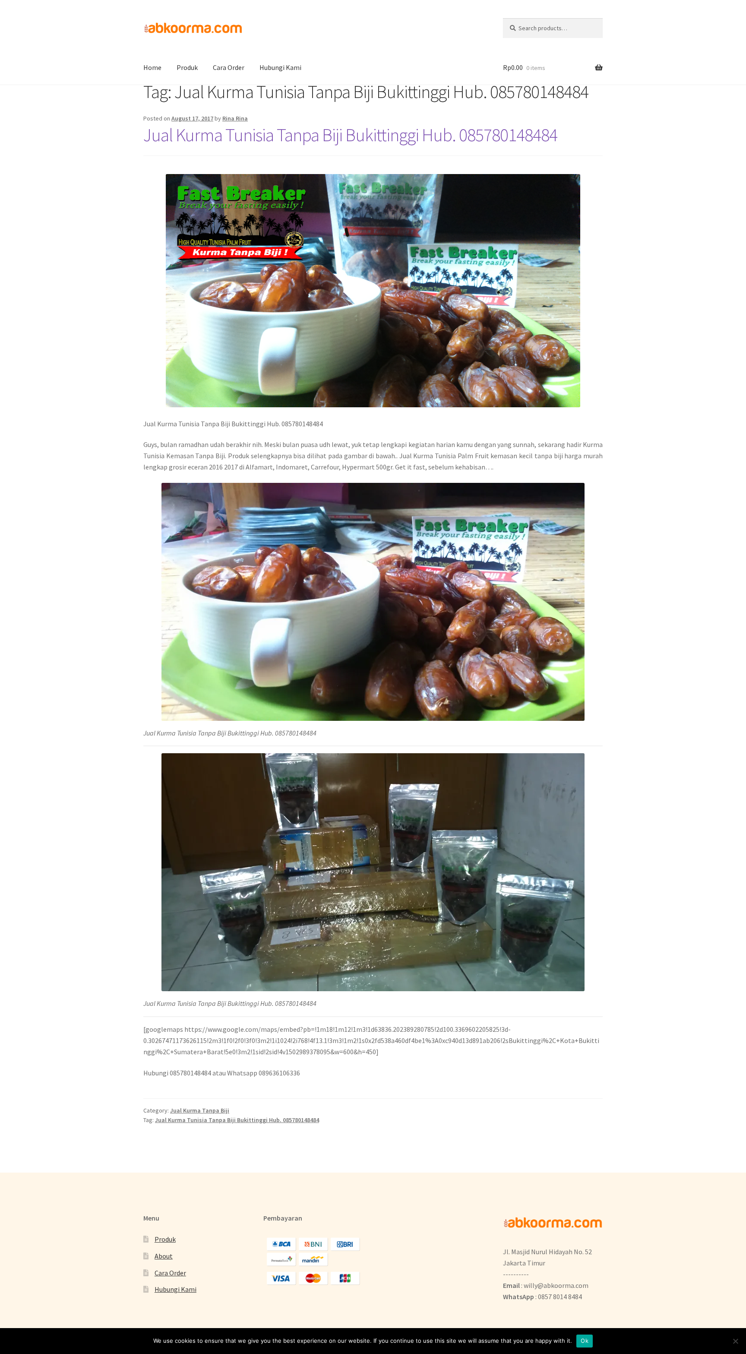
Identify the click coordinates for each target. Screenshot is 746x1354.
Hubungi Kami (280, 67)
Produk (187, 67)
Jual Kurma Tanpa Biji (199, 1110)
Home (152, 67)
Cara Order (228, 67)
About (164, 1256)
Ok (584, 1340)
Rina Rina (235, 118)
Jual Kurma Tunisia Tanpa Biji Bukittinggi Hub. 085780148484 (350, 135)
